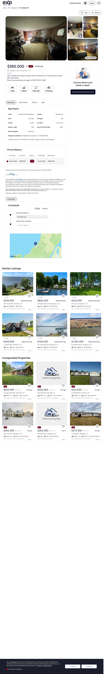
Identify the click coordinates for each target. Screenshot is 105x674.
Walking (44, 208)
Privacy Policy (48, 665)
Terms (39, 665)
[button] (36, 38)
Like (85, 12)
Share (97, 12)
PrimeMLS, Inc (20, 179)
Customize (89, 666)
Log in (92, 3)
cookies (13, 662)
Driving (37, 208)
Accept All (73, 666)
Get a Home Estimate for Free (83, 92)
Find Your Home (75, 3)
